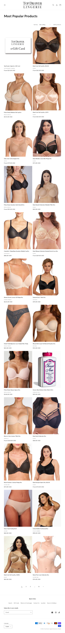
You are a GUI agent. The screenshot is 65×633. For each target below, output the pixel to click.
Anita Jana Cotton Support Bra (11, 158)
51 (39, 586)
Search (10, 603)
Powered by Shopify (57, 628)
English (7, 626)
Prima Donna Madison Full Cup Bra (12, 112)
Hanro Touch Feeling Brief (10, 528)
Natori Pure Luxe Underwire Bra (41, 575)
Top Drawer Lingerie (48, 628)
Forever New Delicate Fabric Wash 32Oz (43, 390)
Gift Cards (16, 603)
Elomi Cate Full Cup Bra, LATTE (40, 112)
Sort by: (36, 24)
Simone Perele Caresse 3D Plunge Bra (13, 297)
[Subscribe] (30, 612)
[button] (4, 5)
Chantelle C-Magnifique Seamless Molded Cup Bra (16, 251)
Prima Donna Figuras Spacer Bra (12, 390)
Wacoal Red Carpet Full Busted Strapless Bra (44, 343)
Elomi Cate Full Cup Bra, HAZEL (12, 575)
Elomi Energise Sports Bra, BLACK (41, 482)
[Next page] (43, 586)
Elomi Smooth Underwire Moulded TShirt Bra (44, 205)
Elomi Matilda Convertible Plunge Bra (42, 158)
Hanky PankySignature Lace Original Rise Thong (16, 343)
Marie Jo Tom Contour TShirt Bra (12, 436)
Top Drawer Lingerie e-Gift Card (12, 66)
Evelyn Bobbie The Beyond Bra (40, 528)
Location (43, 603)
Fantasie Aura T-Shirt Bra (39, 297)
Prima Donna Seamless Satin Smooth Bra (14, 205)
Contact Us (36, 603)
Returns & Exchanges (26, 603)
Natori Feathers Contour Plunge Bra (13, 482)
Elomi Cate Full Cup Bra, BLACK (41, 66)
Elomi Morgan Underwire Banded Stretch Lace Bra (45, 251)
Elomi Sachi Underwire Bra (39, 436)
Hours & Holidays (52, 603)
